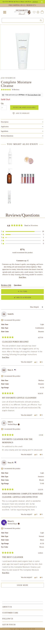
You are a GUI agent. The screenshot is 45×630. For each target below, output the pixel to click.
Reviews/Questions (7, 136)
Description (22, 122)
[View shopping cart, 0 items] (42, 12)
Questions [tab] (17, 285)
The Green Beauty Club (34, 95)
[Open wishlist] (34, 12)
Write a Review (28, 298)
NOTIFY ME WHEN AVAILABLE (24, 107)
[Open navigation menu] (5, 12)
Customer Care (10, 613)
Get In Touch (8, 625)
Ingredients (22, 131)
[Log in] (37, 12)
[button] (10, 89)
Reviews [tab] (6, 285)
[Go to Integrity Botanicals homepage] (22, 12)
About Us (7, 607)
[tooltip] (28, 261)
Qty (2, 103)
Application (22, 126)
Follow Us (7, 619)
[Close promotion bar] (42, 1)
